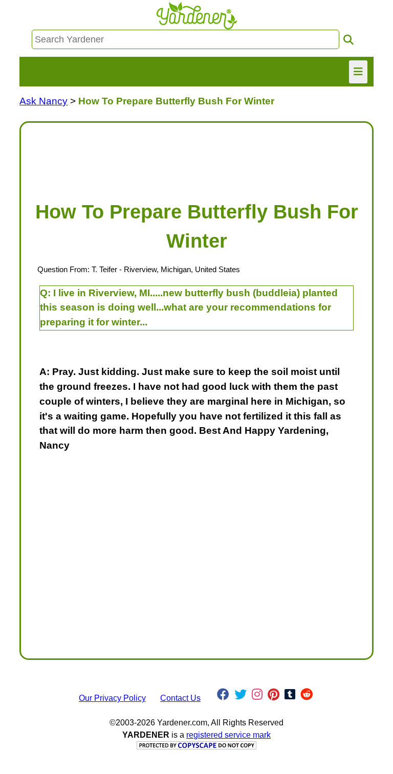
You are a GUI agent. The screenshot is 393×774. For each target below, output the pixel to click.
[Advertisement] (196, 156)
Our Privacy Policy (112, 698)
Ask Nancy (43, 101)
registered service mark (228, 735)
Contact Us (180, 698)
